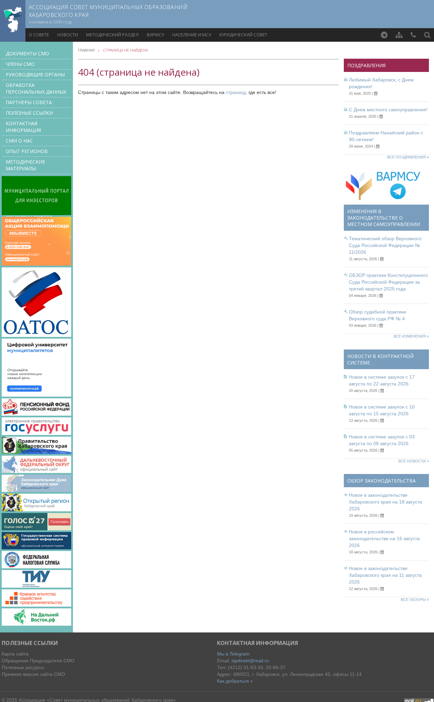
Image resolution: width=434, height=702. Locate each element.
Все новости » (413, 461)
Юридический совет (243, 35)
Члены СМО (20, 64)
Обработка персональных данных (36, 88)
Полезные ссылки (29, 113)
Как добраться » (235, 681)
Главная (86, 50)
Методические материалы (25, 165)
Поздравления (366, 65)
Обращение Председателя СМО (38, 660)
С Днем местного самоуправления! (388, 109)
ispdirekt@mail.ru (250, 660)
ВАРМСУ (155, 35)
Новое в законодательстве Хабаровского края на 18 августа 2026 (385, 501)
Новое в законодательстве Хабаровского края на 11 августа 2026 (385, 575)
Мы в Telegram (233, 654)
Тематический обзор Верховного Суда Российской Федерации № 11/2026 (385, 245)
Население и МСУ (191, 35)
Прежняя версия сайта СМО (33, 674)
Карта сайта (15, 654)
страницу (236, 92)
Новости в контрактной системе (380, 359)
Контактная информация (23, 126)
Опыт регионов (27, 151)
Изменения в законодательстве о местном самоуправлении (383, 217)
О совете (39, 35)
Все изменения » (411, 336)
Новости (67, 35)
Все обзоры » (415, 599)
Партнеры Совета (29, 102)
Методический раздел (112, 35)
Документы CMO (27, 53)
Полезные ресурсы (23, 667)
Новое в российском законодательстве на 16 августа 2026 (384, 538)
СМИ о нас (19, 140)
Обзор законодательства (381, 480)
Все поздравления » (408, 157)
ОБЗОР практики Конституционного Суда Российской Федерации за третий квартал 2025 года (388, 281)
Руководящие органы (35, 74)
